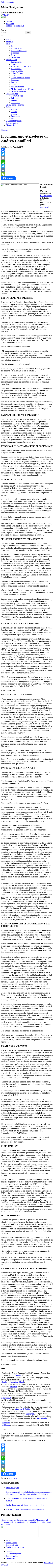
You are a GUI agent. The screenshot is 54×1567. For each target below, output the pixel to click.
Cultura (9, 107)
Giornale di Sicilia (22, 1409)
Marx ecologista (12, 1488)
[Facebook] (27, 150)
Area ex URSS (17, 71)
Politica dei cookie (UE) (15, 26)
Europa (14, 82)
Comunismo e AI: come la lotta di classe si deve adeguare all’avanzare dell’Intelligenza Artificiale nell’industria (28, 1493)
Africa (13, 64)
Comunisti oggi (12, 93)
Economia (15, 53)
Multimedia (10, 125)
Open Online (42, 1418)
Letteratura (15, 116)
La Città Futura (46, 196)
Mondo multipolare (18, 91)
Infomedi (13, 1386)
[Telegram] (27, 166)
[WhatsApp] (27, 162)
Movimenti (15, 57)
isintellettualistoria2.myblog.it (12, 1382)
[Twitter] (27, 154)
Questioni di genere (13, 121)
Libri (13, 118)
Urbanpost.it (6, 1398)
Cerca (3, 30)
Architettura (15, 109)
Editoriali (9, 41)
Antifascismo (16, 48)
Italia (8, 44)
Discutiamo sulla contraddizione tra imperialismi (25, 1509)
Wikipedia (6, 1423)
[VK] (27, 170)
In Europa (15, 98)
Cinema (14, 112)
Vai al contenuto (7, 2)
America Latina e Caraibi (21, 66)
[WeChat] (27, 174)
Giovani (14, 55)
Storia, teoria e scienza (15, 105)
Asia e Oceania (17, 73)
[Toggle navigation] (2, 35)
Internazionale (11, 60)
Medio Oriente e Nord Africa (22, 89)
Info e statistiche (17, 87)
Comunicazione (12, 123)
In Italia (14, 100)
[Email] (27, 158)
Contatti (9, 21)
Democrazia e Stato (18, 50)
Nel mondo (15, 103)
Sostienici (10, 23)
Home (8, 39)
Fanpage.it (30, 1414)
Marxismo (4, 130)
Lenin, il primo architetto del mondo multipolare (25, 1505)
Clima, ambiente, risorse (20, 78)
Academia (44, 207)
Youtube (17, 1375)
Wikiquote (6, 1425)
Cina (13, 75)
